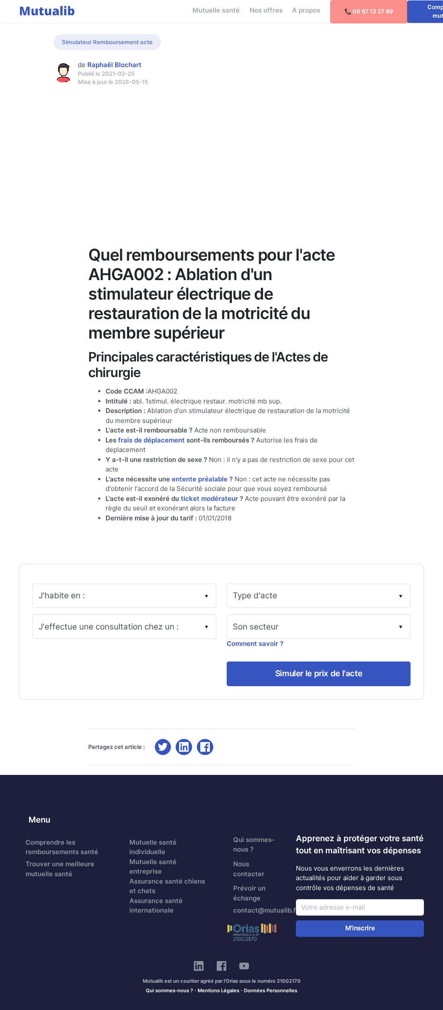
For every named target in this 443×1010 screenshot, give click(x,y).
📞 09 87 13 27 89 (368, 11)
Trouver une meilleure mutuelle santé (60, 869)
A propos (306, 10)
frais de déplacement (151, 440)
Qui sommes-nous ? (254, 845)
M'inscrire (360, 928)
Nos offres (266, 10)
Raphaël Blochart (114, 65)
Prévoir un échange (249, 893)
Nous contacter (248, 869)
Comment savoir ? (255, 643)
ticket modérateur (209, 498)
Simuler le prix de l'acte (319, 673)
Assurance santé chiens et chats (167, 886)
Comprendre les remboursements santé (62, 847)
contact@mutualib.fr (259, 910)
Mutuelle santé (216, 10)
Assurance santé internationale (156, 906)
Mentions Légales (218, 990)
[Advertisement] (221, 151)
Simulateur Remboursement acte (107, 42)
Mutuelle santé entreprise (153, 867)
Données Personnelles (270, 990)
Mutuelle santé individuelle (153, 847)
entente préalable (200, 479)
